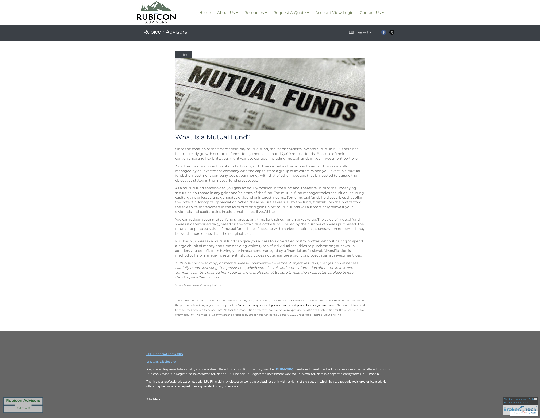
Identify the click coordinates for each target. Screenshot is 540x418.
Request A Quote (289, 12)
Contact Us (370, 12)
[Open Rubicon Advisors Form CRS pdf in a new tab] (23, 413)
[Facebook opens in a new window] (383, 34)
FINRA (280, 369)
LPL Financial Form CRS (164, 354)
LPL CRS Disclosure (161, 362)
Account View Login (334, 12)
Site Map (153, 399)
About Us (226, 12)
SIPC (289, 369)
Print (183, 55)
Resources (254, 12)
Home (205, 12)
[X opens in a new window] (391, 34)
